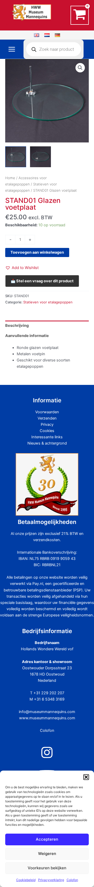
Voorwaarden (47, 412)
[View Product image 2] (40, 156)
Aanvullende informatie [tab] (27, 335)
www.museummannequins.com (47, 718)
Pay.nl (37, 583)
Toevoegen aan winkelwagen (37, 252)
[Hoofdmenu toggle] (11, 49)
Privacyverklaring (51, 880)
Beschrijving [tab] (17, 325)
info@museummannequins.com (47, 711)
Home (10, 178)
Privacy (47, 424)
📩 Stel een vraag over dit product (42, 281)
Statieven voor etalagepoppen (48, 302)
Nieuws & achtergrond (47, 443)
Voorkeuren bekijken (47, 867)
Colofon (72, 880)
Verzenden (47, 418)
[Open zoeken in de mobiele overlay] (54, 49)
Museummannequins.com (34, 24)
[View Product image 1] (15, 156)
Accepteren (47, 839)
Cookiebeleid (26, 880)
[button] (86, 777)
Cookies (47, 430)
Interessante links (47, 437)
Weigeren (47, 853)
